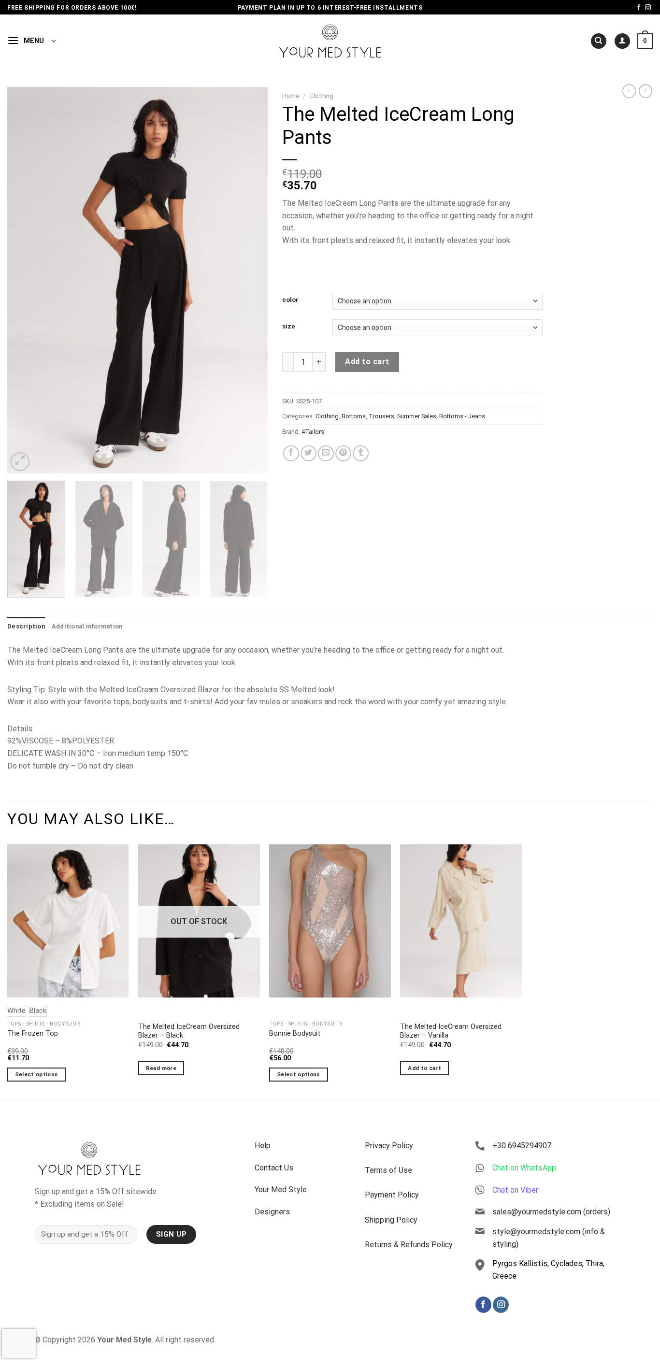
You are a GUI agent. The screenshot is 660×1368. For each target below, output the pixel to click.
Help (263, 1145)
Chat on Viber (515, 1190)
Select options (36, 1074)
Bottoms (354, 416)
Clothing (321, 96)
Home (291, 96)
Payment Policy (392, 1194)
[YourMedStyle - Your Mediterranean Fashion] (330, 41)
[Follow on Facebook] (639, 7)
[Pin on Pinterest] (343, 453)
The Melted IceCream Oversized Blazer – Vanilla (451, 1031)
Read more (161, 1068)
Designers (272, 1211)
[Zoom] (20, 461)
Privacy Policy (389, 1145)
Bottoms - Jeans (462, 416)
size (288, 326)
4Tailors (312, 431)
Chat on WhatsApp (524, 1167)
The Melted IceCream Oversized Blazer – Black (189, 1031)
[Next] (250, 280)
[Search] (598, 41)
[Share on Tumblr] (361, 453)
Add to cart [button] (424, 1068)
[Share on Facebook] (291, 453)
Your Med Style (281, 1189)
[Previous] (24, 280)
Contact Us (274, 1167)
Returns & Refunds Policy (409, 1244)
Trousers (381, 416)
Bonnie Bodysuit (294, 1033)
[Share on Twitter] (308, 453)
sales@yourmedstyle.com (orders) (551, 1211)
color (290, 300)
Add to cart (367, 361)
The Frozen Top (32, 1033)
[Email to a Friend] (326, 453)
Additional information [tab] (87, 626)
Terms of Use (388, 1170)
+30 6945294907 (521, 1145)
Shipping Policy (391, 1220)
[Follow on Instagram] (648, 7)
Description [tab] (26, 626)
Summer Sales (416, 416)
